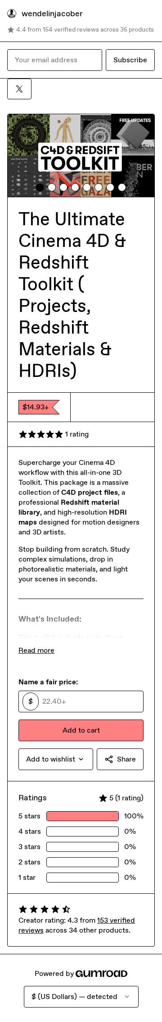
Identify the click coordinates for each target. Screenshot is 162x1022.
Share (126, 759)
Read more (36, 650)
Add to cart (81, 730)
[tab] (40, 187)
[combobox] (55, 759)
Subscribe (130, 60)
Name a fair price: (48, 682)
